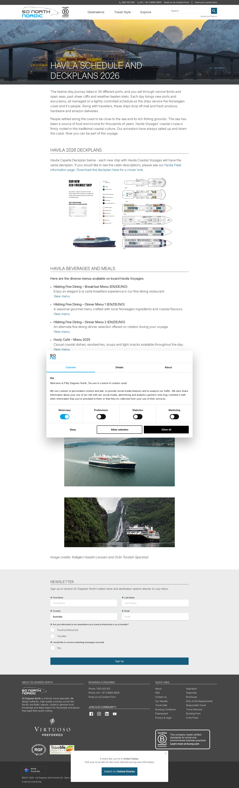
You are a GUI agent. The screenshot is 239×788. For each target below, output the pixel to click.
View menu (62, 296)
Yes (59, 648)
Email (126, 611)
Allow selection (119, 429)
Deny (73, 429)
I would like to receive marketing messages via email (78, 642)
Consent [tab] (71, 367)
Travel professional (67, 630)
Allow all (166, 429)
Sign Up (119, 661)
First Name (58, 597)
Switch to (119, 771)
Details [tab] (120, 367)
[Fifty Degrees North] (40, 12)
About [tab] (168, 367)
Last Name (129, 597)
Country (56, 611)
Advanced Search (208, 16)
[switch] (101, 416)
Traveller (61, 636)
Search (214, 11)
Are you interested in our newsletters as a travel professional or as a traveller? (91, 624)
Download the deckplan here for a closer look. (110, 170)
